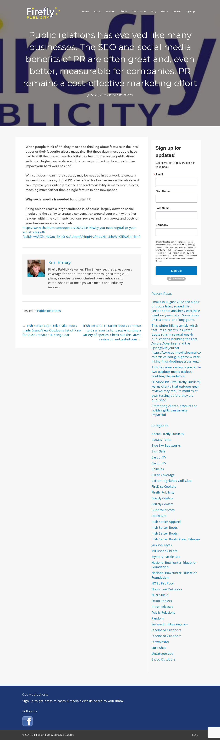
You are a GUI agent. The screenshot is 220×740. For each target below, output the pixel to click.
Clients (123, 11)
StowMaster (160, 642)
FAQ (153, 11)
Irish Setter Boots (164, 527)
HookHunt (159, 516)
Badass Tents (161, 440)
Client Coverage (163, 475)
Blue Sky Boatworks (166, 445)
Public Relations (121, 95)
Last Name (162, 208)
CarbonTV (158, 457)
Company (162, 224)
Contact (177, 11)
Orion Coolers (161, 601)
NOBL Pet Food (162, 583)
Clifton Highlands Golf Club (171, 481)
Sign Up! (176, 271)
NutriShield (159, 595)
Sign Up (190, 11)
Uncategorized (162, 653)
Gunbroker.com (163, 510)
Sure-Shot (158, 648)
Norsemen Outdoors (166, 589)
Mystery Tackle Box (165, 557)
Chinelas (157, 469)
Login (195, 734)
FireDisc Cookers (163, 486)
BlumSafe (158, 451)
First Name (163, 191)
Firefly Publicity (162, 492)
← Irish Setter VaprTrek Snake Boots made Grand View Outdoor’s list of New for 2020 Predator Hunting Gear (51, 330)
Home (85, 11)
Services (110, 11)
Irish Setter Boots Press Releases (175, 539)
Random (157, 618)
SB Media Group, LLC (63, 734)
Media (164, 11)
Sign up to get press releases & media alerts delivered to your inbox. (73, 701)
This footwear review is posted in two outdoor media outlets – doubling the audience (176, 371)
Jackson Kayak (161, 545)
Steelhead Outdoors (166, 630)
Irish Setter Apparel (166, 522)
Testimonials (139, 11)
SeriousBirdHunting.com (169, 624)
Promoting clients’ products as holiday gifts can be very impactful (174, 410)
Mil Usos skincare (164, 551)
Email (159, 174)
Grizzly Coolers (162, 498)
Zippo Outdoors (163, 659)
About (97, 11)
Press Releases (162, 607)
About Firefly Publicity (167, 434)
